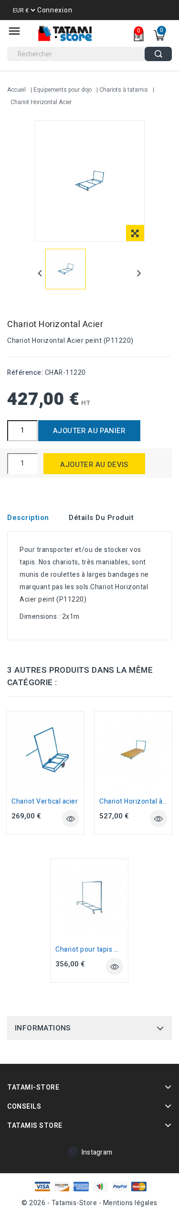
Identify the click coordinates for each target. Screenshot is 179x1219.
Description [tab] (28, 517)
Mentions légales (130, 1203)
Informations (43, 1028)
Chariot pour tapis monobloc (100, 949)
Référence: (25, 373)
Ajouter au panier (89, 430)
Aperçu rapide (70, 818)
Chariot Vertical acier (44, 801)
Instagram (97, 1152)
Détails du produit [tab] (101, 517)
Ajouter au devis (94, 464)
